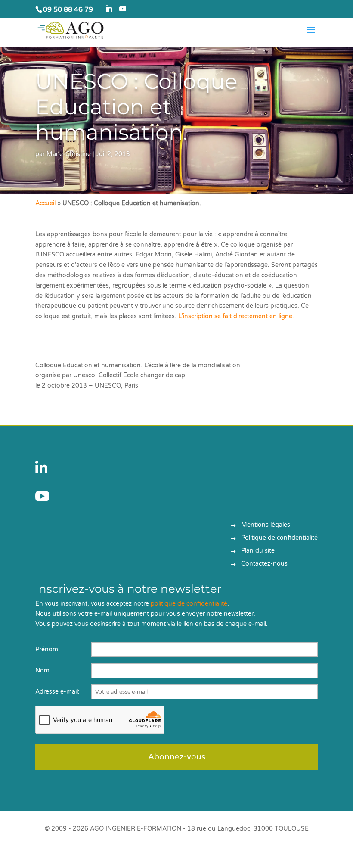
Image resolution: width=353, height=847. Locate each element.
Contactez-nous (264, 564)
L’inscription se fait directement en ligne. (235, 316)
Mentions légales (265, 525)
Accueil (45, 203)
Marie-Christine (68, 154)
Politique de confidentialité (279, 538)
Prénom (46, 649)
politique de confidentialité (189, 603)
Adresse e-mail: (57, 691)
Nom (42, 670)
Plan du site (258, 551)
